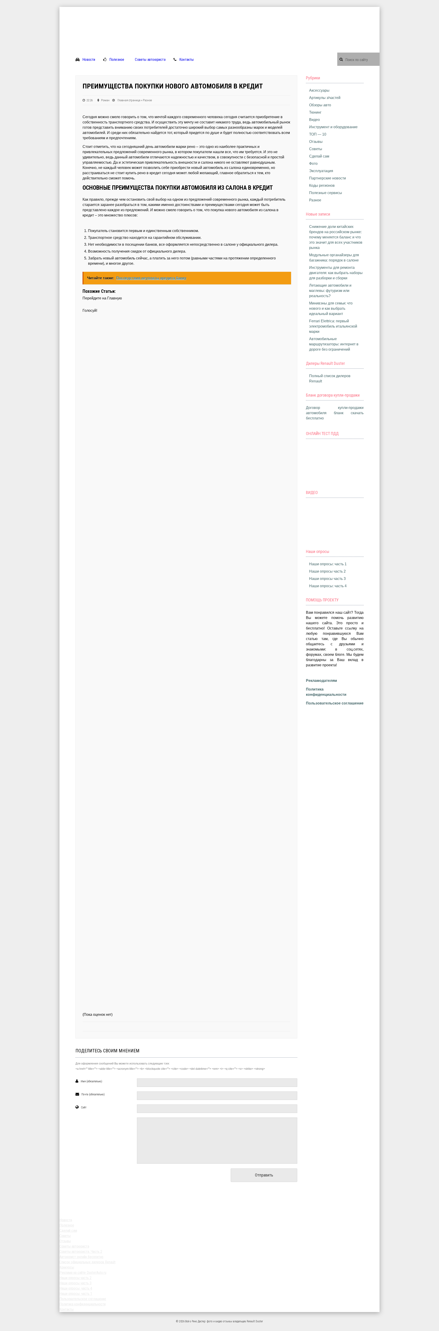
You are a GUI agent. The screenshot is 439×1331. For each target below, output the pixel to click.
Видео (314, 120)
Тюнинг (315, 112)
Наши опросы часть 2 (327, 571)
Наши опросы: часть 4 (328, 586)
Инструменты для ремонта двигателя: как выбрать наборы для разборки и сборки (336, 273)
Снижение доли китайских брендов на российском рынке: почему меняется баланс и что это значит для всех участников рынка (335, 237)
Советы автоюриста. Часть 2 (80, 1251)
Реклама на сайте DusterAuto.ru (82, 1272)
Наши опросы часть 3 (327, 579)
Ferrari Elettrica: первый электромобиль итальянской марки (333, 326)
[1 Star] (186, 382)
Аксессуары (319, 90)
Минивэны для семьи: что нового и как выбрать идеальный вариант (331, 308)
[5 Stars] (186, 941)
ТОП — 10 (317, 134)
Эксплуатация (321, 171)
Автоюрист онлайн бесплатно (81, 1257)
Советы (315, 149)
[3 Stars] (186, 662)
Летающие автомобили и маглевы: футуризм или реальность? (330, 290)
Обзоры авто (320, 105)
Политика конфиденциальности (82, 1304)
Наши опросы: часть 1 (328, 564)
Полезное (116, 59)
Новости (88, 59)
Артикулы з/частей (324, 98)
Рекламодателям (321, 681)
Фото (313, 163)
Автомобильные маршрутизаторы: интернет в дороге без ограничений (334, 344)
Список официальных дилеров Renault (87, 1262)
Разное (147, 100)
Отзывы (316, 142)
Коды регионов (322, 185)
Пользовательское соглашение (335, 703)
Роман (105, 100)
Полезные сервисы (325, 193)
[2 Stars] (186, 522)
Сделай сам (319, 156)
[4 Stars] (186, 801)
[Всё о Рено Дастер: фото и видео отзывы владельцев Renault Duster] (219, 9)
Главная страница (129, 100)
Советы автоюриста (150, 59)
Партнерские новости (327, 178)
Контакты (186, 59)
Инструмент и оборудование (333, 127)
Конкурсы (66, 1267)
